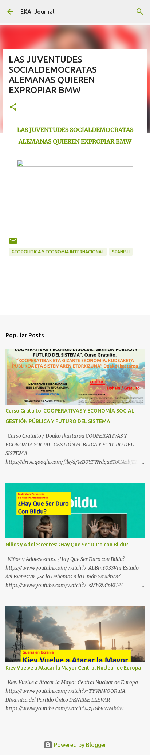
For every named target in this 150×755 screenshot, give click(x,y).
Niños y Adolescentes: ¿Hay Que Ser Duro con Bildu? (66, 544)
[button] (13, 107)
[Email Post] (13, 243)
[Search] (139, 11)
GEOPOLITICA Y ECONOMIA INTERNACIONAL (58, 251)
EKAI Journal (37, 11)
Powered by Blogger (79, 745)
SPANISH (121, 251)
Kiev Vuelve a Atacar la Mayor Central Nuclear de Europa (73, 668)
